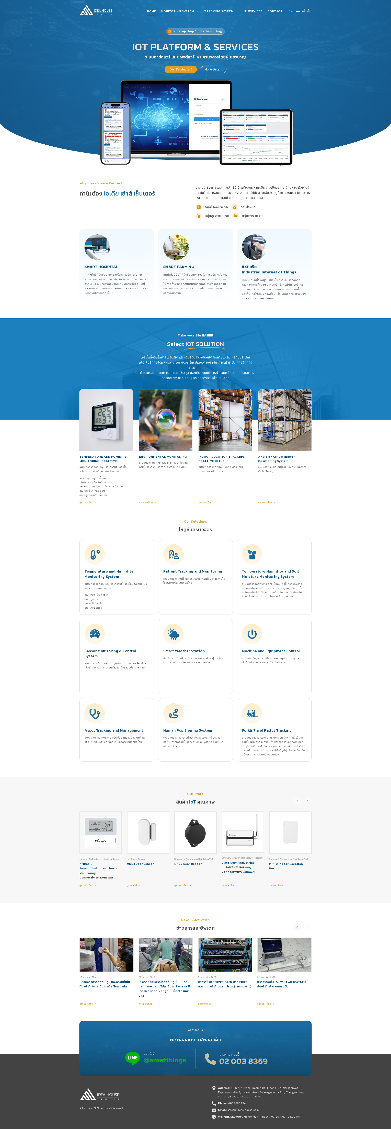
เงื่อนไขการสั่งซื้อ (300, 11)
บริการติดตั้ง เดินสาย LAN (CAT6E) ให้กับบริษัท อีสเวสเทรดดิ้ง (283, 984)
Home (151, 11)
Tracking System (218, 11)
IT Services (253, 11)
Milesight (258, 857)
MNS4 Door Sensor (140, 864)
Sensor (141, 858)
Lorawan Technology (242, 857)
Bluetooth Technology (185, 858)
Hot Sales (132, 858)
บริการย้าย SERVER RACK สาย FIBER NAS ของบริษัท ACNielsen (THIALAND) (224, 984)
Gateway (226, 857)
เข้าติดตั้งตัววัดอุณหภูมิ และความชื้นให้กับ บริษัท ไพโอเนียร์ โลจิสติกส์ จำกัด (104, 984)
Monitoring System (177, 11)
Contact (274, 11)
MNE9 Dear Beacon (188, 864)
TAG (211, 858)
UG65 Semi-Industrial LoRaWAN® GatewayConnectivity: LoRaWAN (239, 867)
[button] (297, 801)
